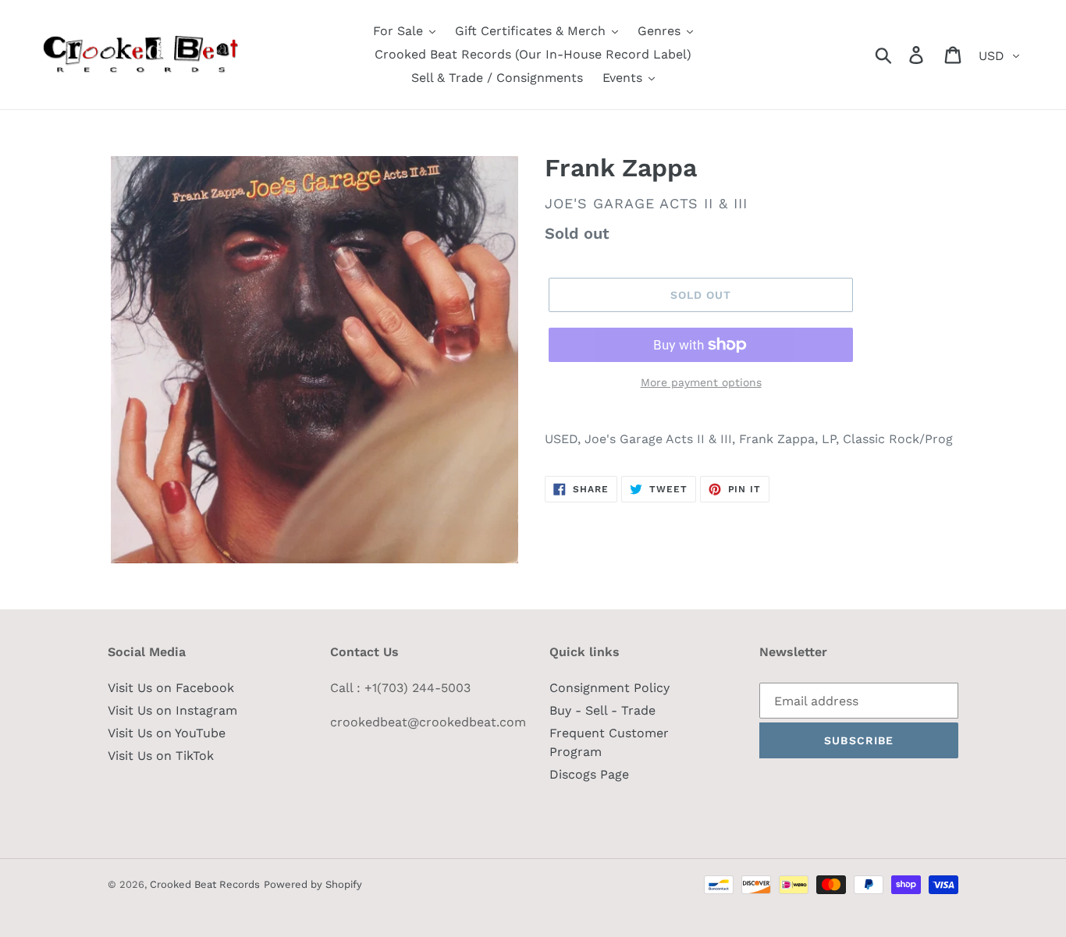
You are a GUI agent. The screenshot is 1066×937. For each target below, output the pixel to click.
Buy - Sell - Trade (602, 710)
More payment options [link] (701, 382)
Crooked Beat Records (205, 884)
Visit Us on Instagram (172, 710)
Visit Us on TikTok (161, 755)
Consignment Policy (609, 687)
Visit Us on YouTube (167, 733)
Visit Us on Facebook (171, 687)
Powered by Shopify (313, 884)
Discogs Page (589, 774)
